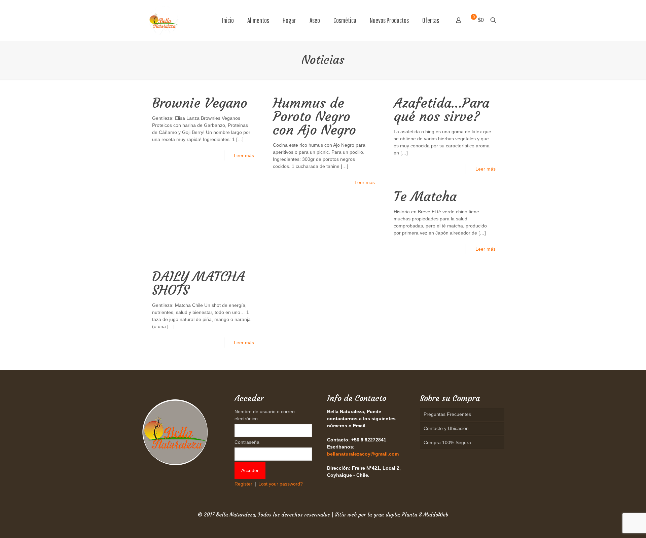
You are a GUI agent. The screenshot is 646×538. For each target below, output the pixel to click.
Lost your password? (280, 484)
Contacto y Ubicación (446, 428)
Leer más (244, 155)
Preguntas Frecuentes (447, 414)
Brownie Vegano (199, 103)
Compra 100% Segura (447, 442)
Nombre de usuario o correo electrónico (265, 415)
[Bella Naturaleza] (163, 20)
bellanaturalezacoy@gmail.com (363, 454)
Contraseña (247, 442)
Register (243, 484)
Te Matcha (425, 196)
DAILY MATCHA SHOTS (198, 283)
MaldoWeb (435, 514)
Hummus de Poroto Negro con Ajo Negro (314, 116)
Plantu (409, 514)
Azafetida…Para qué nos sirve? (441, 110)
